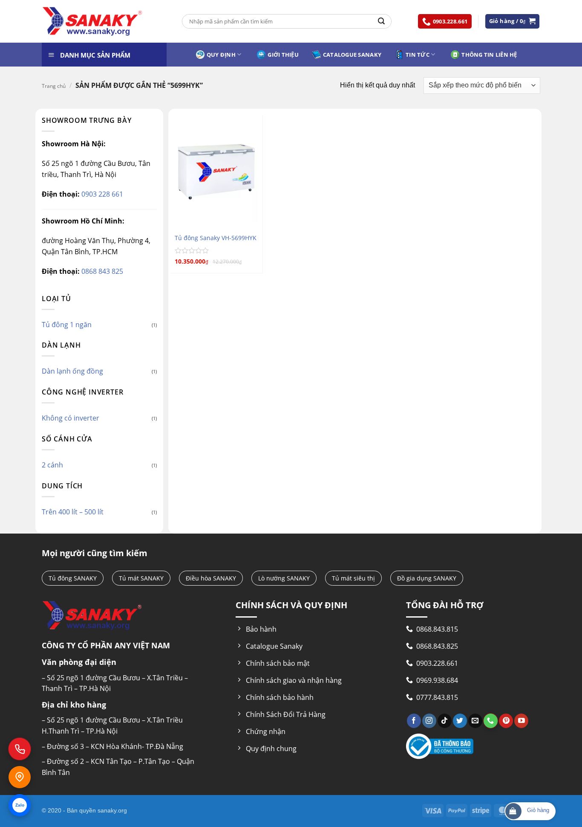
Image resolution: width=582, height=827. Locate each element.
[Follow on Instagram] (429, 721)
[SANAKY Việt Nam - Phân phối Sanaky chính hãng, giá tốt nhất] (92, 21)
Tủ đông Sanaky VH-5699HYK (215, 238)
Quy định (221, 54)
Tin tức (417, 54)
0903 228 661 (101, 194)
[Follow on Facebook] (414, 721)
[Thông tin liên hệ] (20, 777)
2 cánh (52, 465)
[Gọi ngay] (20, 749)
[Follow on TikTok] (445, 721)
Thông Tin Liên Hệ (489, 54)
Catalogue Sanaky (352, 54)
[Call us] (491, 721)
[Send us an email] (475, 721)
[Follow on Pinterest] (506, 721)
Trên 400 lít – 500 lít (73, 512)
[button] (512, 21)
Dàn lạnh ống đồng (72, 371)
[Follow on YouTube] (521, 721)
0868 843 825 (101, 271)
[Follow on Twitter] (460, 721)
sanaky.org (112, 810)
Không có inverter (70, 418)
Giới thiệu (283, 54)
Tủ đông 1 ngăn (67, 324)
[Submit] (381, 21)
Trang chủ (54, 86)
